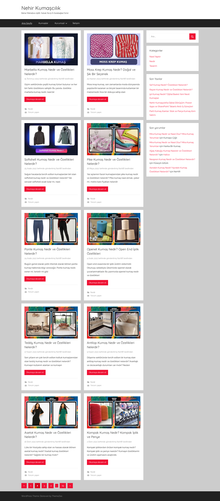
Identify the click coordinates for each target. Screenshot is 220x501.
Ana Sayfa (27, 23)
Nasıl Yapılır (155, 56)
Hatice (166, 154)
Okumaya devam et (35, 99)
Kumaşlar (43, 23)
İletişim (76, 23)
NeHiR (61, 79)
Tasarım (153, 66)
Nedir (30, 109)
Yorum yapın (33, 112)
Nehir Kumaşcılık (40, 8)
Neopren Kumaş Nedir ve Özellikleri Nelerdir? (172, 159)
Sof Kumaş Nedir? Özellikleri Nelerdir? (168, 85)
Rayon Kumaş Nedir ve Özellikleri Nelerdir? (171, 89)
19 (63, 485)
